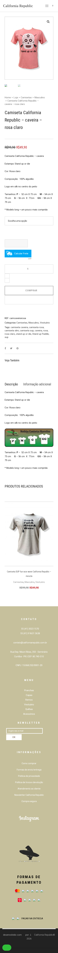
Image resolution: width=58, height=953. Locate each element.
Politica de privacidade (29, 776)
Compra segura (29, 801)
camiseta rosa (36, 327)
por (27, 934)
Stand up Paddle (40, 334)
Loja (16, 97)
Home (8, 97)
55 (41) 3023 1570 (30, 629)
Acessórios (29, 714)
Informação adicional (37, 384)
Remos (29, 699)
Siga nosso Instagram (31, 835)
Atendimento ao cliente (29, 788)
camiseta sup (27, 330)
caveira (38, 330)
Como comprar (29, 763)
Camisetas (26, 97)
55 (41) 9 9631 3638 (30, 633)
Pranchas (29, 690)
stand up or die (23, 334)
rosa (45, 330)
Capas (29, 695)
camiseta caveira (19, 327)
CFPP (29, 256)
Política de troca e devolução (29, 782)
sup (6, 337)
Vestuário (45, 322)
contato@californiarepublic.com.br (30, 642)
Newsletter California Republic (29, 795)
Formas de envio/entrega (29, 769)
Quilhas (29, 709)
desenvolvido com (12, 934)
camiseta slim (12, 330)
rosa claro (10, 334)
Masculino (39, 97)
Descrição (11, 384)
